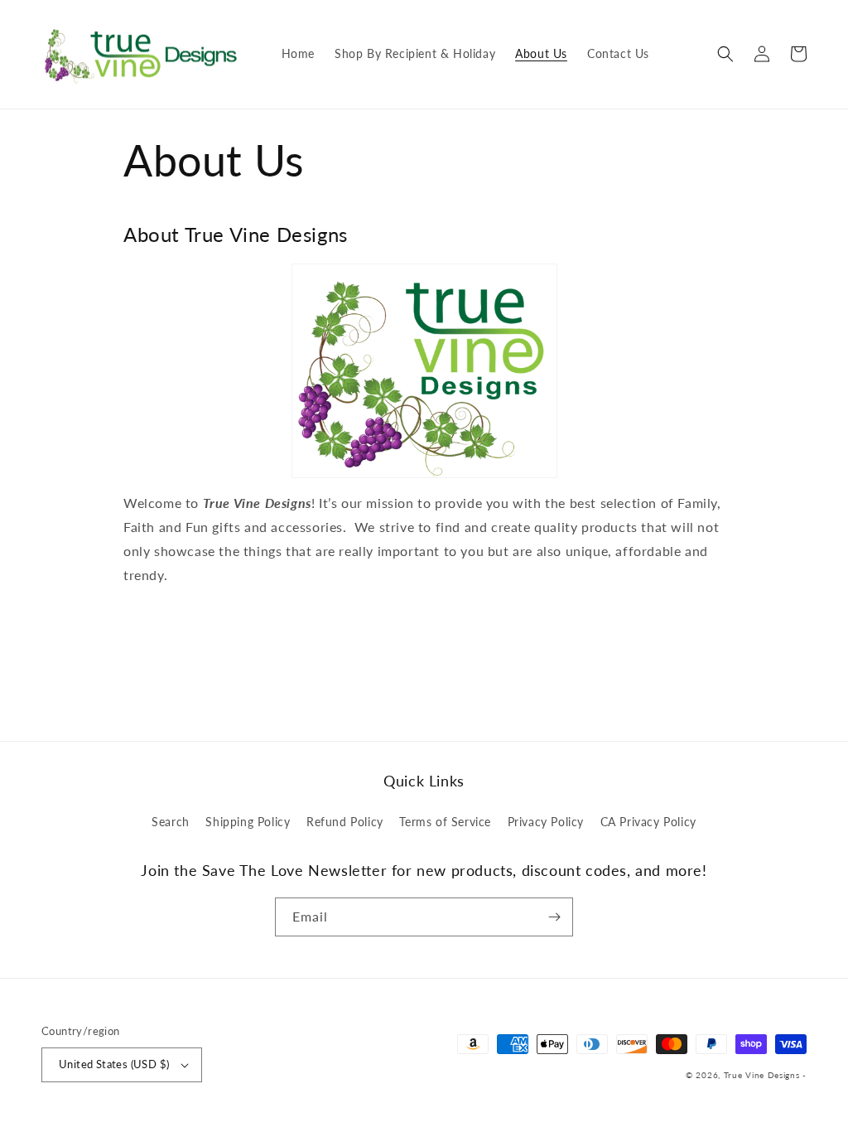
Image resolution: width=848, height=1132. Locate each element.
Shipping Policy (247, 822)
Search (171, 822)
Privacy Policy (546, 822)
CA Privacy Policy (648, 822)
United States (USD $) (114, 1064)
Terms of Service (445, 822)
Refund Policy (344, 822)
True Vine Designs (762, 1075)
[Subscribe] (554, 916)
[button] (725, 54)
